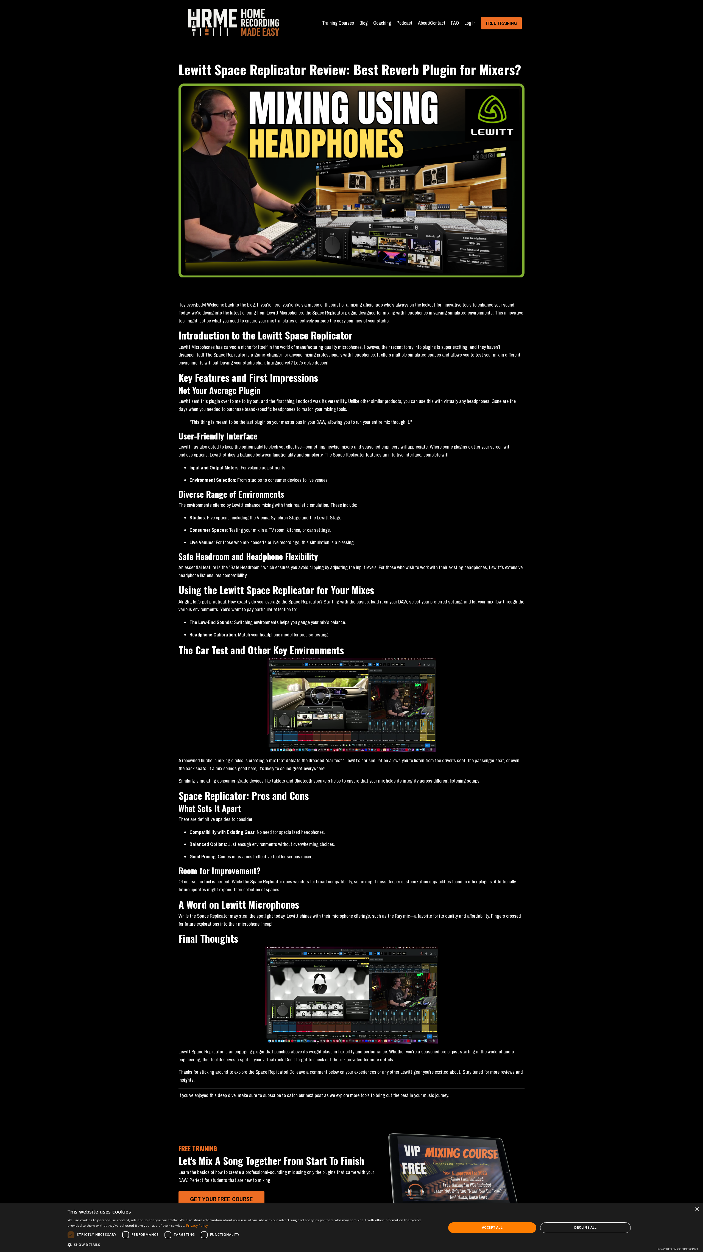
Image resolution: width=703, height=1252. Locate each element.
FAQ (455, 23)
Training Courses (338, 23)
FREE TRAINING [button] (501, 23)
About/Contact (431, 23)
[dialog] (351, 1227)
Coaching (382, 23)
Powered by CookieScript (677, 1249)
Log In (470, 23)
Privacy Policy (197, 1225)
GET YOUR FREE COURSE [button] (221, 1199)
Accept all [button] (492, 1227)
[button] (251, 1244)
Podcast (404, 23)
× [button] (697, 1209)
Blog (363, 23)
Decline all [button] (585, 1227)
